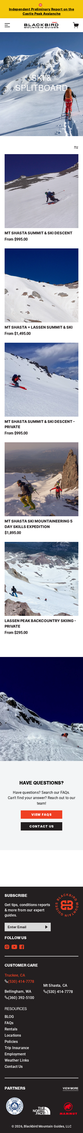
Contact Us (41, 826)
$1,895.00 (13, 533)
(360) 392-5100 (21, 998)
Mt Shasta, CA (55, 985)
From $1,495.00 (18, 333)
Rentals (11, 1029)
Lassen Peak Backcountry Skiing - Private (40, 623)
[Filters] (76, 147)
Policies (11, 1041)
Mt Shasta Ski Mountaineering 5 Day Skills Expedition (39, 524)
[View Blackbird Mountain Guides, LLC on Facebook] (21, 947)
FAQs (9, 1023)
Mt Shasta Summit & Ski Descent (38, 233)
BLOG (9, 1016)
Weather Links (17, 1060)
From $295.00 (16, 632)
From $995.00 (16, 239)
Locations (13, 1035)
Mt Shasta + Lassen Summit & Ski (39, 327)
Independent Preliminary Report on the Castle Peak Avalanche (41, 11)
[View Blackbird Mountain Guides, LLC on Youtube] (14, 947)
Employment (15, 1054)
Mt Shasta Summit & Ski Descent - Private (40, 424)
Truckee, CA (15, 975)
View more (70, 1088)
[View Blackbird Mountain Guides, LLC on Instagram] (7, 947)
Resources (16, 1009)
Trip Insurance (17, 1048)
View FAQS (41, 814)
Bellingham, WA (18, 991)
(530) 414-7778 (21, 981)
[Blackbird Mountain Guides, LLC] (41, 25)
